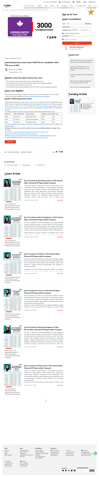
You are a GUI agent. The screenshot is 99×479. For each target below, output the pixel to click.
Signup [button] (78, 2)
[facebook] (58, 152)
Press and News (24, 452)
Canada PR (45, 104)
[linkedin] (62, 152)
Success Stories (39, 450)
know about (66, 27)
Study (52, 6)
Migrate (39, 6)
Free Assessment (30, 6)
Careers (6, 452)
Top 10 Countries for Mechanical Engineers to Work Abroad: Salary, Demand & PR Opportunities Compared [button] (42, 329)
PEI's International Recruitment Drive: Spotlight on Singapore (21, 134)
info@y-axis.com (70, 453)
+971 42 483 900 (54, 452)
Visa (57, 6)
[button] (10, 165)
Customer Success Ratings (41, 453)
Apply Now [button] (10, 142)
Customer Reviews (39, 452)
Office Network (8, 455)
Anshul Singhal (14, 69)
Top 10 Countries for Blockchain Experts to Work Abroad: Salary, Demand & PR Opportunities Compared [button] (43, 182)
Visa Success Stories (40, 456)
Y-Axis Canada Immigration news (39, 137)
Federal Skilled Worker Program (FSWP (16, 108)
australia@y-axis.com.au (87, 453)
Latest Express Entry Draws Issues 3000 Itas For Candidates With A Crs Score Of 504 (28, 10)
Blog (8, 10)
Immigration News (24, 450)
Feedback (37, 455)
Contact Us (92, 2)
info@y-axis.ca (8, 464)
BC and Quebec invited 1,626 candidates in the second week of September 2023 (26, 132)
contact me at (66, 30)
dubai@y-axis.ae (55, 453)
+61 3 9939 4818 (85, 452)
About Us (7, 450)
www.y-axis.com (70, 455)
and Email (65, 36)
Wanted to (88, 24)
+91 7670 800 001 (70, 452)
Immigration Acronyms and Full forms (26, 455)
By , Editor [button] (15, 69)
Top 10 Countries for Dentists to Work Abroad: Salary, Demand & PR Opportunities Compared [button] (42, 255)
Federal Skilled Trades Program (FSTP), (50, 106)
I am (63, 24)
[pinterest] (60, 152)
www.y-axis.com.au (86, 455)
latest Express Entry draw (29, 102)
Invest (71, 6)
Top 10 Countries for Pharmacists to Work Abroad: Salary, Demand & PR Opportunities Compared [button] (43, 367)
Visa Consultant (39, 458)
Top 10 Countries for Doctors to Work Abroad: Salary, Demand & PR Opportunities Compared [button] (42, 292)
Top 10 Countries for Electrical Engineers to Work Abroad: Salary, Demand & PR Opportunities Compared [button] (43, 219)
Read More (60, 200)
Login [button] (84, 2)
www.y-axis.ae (54, 455)
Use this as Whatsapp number (72, 33)
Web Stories (23, 453)
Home (3, 10)
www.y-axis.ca (8, 466)
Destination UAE (81, 6)
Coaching (64, 6)
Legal (90, 6)
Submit (77, 43)
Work (46, 6)
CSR (6, 453)
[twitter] (56, 152)
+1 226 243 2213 (8, 463)
